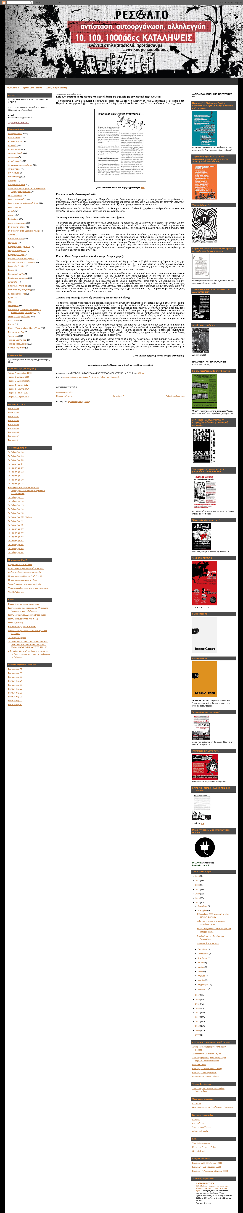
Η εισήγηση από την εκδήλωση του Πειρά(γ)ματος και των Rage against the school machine (26, 491)
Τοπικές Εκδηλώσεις (17, 340)
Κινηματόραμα (198, 1123)
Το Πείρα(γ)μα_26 (15, 456)
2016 (197, 999)
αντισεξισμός (13, 173)
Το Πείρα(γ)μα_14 (15, 509)
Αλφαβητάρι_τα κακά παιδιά (20, 564)
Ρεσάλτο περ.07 (15, 693)
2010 (197, 1026)
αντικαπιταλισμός (15, 153)
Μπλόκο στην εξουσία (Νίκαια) (205, 1076)
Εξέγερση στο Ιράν (16, 254)
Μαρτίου (201, 980)
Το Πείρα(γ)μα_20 (15, 480)
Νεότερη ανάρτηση (64, 396)
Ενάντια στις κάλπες (16, 227)
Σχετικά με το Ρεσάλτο (32, 88)
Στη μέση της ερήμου (17, 637)
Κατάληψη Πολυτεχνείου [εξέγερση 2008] (210, 1171)
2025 (197, 876)
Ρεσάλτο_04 (13, 428)
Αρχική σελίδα (13, 88)
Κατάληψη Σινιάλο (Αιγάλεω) (204, 1072)
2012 (197, 1017)
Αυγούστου (203, 958)
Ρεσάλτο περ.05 (15, 685)
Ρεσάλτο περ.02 (15, 673)
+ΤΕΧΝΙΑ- (196, 1103)
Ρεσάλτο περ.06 (15, 689)
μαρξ (10, 302)
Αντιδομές (12, 145)
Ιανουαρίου (203, 989)
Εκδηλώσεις (13, 219)
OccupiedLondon (199, 1151)
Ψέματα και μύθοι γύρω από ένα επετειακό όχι (28, 588)
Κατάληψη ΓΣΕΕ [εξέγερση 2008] (206, 1167)
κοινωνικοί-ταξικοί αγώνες (19, 290)
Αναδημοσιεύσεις (15, 133)
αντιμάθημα (13, 157)
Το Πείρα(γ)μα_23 (15, 468)
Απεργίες (12, 181)
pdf (202, 823)
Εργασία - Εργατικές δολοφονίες (22, 262)
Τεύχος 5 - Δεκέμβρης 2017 (19, 381)
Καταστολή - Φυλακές (17, 286)
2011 (197, 1021)
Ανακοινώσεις (14, 137)
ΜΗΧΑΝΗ (196, 863)
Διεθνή (11, 211)
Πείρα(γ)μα (13, 320)
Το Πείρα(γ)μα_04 (15, 552)
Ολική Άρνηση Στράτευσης (19, 316)
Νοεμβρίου (202, 910)
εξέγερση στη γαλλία (17, 251)
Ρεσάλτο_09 (13, 409)
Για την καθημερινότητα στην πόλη (23, 619)
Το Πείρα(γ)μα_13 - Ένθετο (20, 517)
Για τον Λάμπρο (14, 207)
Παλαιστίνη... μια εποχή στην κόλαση (24, 604)
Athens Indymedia (200, 1131)
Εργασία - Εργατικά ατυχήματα (21, 258)
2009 (197, 1030)
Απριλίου (202, 976)
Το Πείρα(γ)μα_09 (15, 533)
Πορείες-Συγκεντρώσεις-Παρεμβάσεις (24, 328)
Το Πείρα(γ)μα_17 (15, 497)
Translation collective (201, 1143)
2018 (197, 903)
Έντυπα (11, 235)
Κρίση (10, 298)
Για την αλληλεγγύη (16, 199)
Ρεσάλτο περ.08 (15, 697)
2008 (197, 1035)
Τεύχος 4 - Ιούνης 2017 (18, 385)
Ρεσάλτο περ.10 (15, 704)
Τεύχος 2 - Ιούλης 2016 (18, 393)
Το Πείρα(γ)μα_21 (15, 476)
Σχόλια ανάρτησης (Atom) (79, 401)
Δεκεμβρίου (203, 906)
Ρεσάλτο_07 (13, 417)
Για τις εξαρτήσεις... (16, 623)
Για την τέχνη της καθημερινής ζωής (23, 203)
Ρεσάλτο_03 (13, 432)
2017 (197, 995)
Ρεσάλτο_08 (13, 413)
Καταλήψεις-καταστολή (18, 278)
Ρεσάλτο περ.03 (15, 677)
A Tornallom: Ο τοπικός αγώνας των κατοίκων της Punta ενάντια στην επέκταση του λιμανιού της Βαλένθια (29, 654)
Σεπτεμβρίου (203, 954)
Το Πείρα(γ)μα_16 (15, 501)
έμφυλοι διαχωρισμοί (17, 223)
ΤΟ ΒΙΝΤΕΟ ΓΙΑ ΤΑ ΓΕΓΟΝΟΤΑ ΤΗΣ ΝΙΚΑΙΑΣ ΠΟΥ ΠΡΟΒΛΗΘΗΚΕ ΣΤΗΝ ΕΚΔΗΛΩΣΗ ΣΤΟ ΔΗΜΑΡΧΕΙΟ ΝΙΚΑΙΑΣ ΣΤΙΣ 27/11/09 (28, 644)
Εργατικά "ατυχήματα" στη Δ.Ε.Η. (22, 627)
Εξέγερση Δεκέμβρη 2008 (19, 246)
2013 (197, 1013)
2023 (197, 885)
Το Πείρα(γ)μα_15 (15, 505)
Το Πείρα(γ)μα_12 (15, 521)
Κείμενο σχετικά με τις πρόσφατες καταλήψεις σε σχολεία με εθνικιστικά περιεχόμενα (108, 96)
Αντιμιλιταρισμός (15, 161)
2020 (197, 894)
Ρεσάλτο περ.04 (15, 681)
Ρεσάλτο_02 (13, 436)
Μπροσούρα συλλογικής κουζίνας (22, 580)
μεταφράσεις (13, 305)
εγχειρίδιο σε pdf (201, 865)
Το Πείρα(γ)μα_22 (15, 472)
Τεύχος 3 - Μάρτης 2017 (18, 389)
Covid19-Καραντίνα (16, 348)
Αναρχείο (196, 1119)
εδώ (142, 188)
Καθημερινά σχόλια (16, 274)
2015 (197, 1004)
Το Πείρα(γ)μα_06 (15, 545)
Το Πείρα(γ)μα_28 (15, 452)
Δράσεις (11, 215)
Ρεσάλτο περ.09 (15, 701)
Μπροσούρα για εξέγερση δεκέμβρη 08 (25, 576)
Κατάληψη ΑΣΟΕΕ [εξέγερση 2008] (207, 1163)
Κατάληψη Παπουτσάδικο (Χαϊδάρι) (207, 1068)
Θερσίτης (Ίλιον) (199, 1065)
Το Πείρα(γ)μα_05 (15, 548)
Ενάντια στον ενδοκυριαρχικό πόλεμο (24, 231)
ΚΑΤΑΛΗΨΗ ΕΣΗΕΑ (205, 1183)
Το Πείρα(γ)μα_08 (15, 537)
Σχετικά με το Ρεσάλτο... (18, 123)
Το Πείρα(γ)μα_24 (15, 464)
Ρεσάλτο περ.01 (15, 669)
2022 (197, 889)
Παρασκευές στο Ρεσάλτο (208, 943)
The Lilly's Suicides (16, 592)
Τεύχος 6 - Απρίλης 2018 (18, 377)
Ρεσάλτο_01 (13, 440)
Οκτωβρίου (203, 949)
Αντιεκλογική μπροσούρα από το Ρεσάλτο (26, 568)
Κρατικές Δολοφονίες (17, 294)
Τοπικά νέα (13, 336)
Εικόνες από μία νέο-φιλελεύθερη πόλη (25, 572)
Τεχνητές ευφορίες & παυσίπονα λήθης (25, 584)
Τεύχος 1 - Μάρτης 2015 (18, 397)
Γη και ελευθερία (15, 195)
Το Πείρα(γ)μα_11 (15, 525)
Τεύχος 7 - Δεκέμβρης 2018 (19, 373)
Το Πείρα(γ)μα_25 (15, 460)
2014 (197, 1008)
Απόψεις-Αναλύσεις (16, 184)
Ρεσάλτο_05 (13, 424)
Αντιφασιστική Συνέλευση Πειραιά (206, 1054)
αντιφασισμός (14, 177)
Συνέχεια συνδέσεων (201, 1127)
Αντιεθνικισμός (14, 149)
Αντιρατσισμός (14, 169)
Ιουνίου (201, 967)
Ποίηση (11, 324)
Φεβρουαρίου (204, 985)
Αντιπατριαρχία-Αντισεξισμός (20, 165)
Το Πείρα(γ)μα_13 (15, 513)
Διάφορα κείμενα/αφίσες (56, 88)
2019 (197, 898)
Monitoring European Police (204, 1147)
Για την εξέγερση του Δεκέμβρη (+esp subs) (27, 615)
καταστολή (12, 282)
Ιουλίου (201, 963)
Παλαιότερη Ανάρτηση (175, 396)
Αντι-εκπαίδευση (15, 141)
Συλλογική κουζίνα (16, 332)
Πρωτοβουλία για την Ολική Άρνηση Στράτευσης (212, 1107)
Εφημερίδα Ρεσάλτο (16, 266)
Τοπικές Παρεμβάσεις (17, 344)
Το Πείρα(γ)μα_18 (15, 484)
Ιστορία (11, 270)
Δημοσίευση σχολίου (65, 392)
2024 (197, 880)
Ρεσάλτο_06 (13, 420)
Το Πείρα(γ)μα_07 (15, 541)
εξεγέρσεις (12, 242)
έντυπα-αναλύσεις (16, 239)
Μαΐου (200, 971)
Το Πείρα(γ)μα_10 (15, 529)
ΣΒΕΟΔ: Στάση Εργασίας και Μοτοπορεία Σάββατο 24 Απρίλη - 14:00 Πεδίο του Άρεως (212, 1188)
